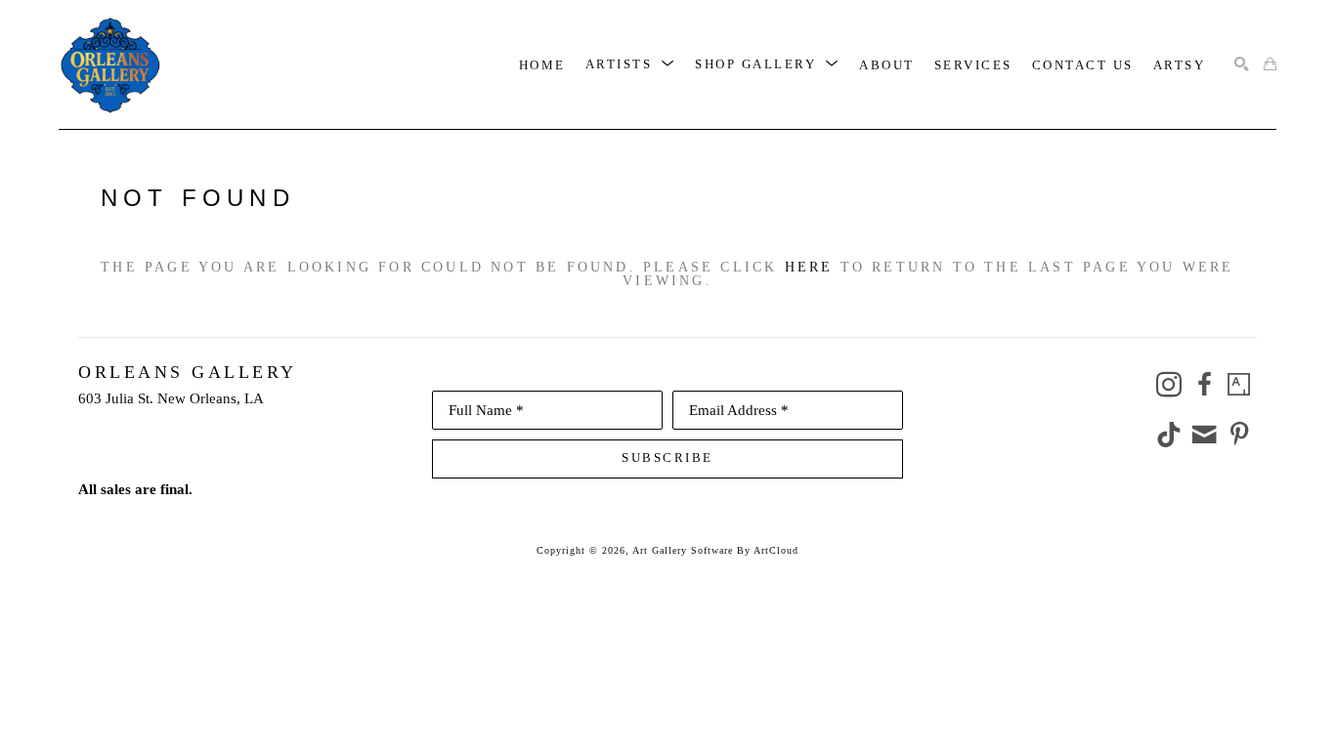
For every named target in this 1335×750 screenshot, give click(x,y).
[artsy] (1239, 384)
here (809, 267)
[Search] (1241, 65)
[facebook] (1204, 384)
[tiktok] (1169, 434)
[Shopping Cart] (1270, 65)
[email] (1204, 434)
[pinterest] (1239, 434)
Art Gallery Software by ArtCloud (715, 550)
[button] (630, 65)
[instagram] (1169, 384)
